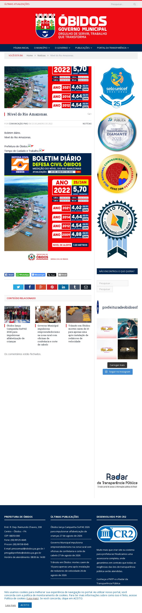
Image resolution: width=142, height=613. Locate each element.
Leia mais (32, 598)
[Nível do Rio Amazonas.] (47, 87)
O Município (40, 47)
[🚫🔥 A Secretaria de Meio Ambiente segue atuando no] (128, 328)
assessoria (102, 558)
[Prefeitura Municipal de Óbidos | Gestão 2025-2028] (71, 25)
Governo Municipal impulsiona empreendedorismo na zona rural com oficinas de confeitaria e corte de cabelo (55, 4)
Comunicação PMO (18, 123)
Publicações (82, 47)
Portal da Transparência (111, 47)
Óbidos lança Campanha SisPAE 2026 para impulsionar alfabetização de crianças (17, 333)
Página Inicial (21, 47)
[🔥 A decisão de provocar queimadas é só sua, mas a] (128, 349)
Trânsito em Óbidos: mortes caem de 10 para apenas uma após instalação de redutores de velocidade (79, 333)
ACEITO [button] (25, 605)
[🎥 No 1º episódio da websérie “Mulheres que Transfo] (107, 349)
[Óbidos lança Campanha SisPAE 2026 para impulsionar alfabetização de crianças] (17, 314)
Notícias (87, 123)
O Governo (61, 47)
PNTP (111, 579)
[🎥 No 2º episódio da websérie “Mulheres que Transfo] (107, 328)
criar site (117, 549)
